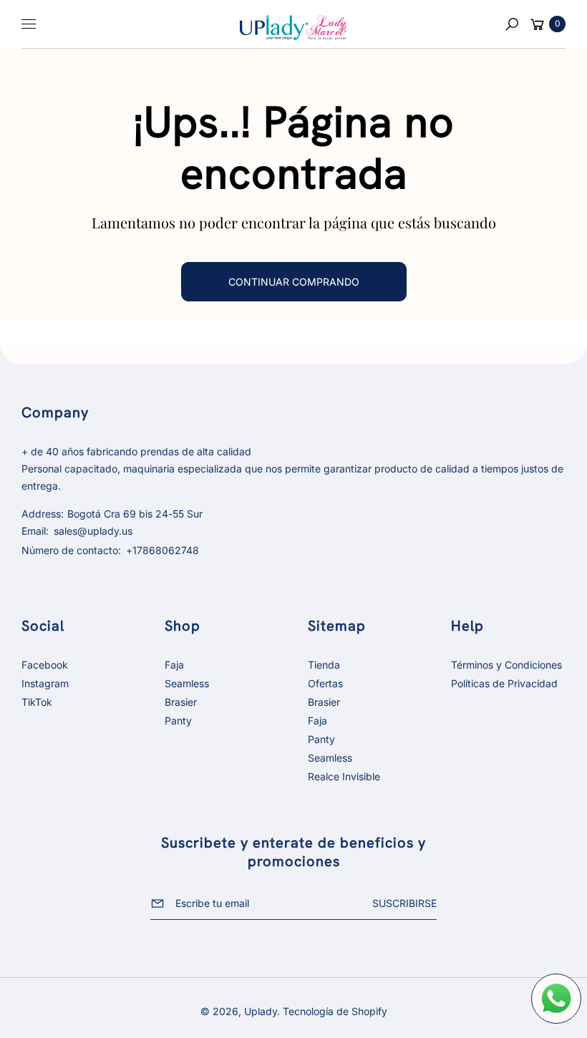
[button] (512, 24)
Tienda (324, 665)
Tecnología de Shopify (335, 1011)
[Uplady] (293, 25)
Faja (174, 665)
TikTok (36, 702)
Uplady (260, 1011)
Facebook (44, 665)
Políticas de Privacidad (504, 683)
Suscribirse (404, 903)
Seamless (187, 683)
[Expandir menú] (28, 24)
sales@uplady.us (91, 531)
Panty (178, 720)
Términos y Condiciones (506, 665)
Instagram (45, 683)
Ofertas (325, 683)
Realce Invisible (344, 776)
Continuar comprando (293, 282)
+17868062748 (162, 550)
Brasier (181, 702)
